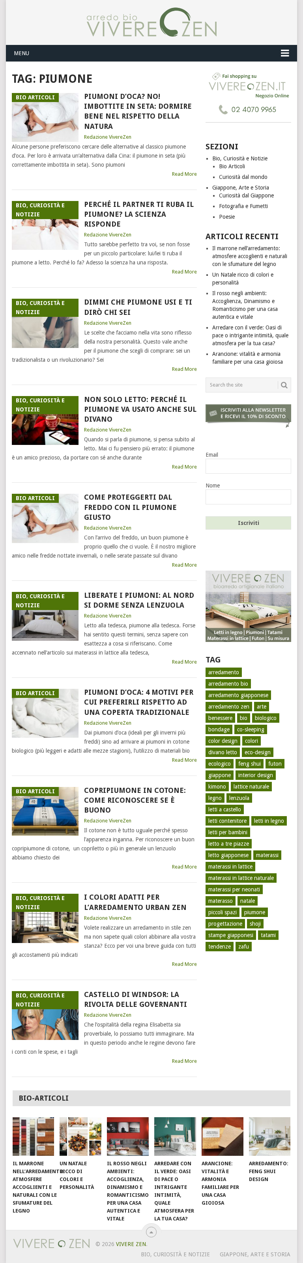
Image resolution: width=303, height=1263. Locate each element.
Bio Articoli (232, 166)
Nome (213, 485)
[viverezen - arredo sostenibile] (248, 640)
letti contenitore (227, 821)
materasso (220, 901)
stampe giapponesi (230, 935)
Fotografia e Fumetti (243, 206)
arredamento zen (228, 706)
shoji (255, 924)
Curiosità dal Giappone (246, 195)
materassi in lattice (230, 866)
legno (215, 798)
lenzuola (239, 798)
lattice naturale (251, 786)
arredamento (223, 672)
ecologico (219, 764)
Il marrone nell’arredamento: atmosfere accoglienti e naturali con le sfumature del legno (249, 256)
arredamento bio (228, 684)
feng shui (249, 764)
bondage (219, 729)
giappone (219, 775)
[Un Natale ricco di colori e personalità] (80, 1136)
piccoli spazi (222, 912)
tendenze (219, 946)
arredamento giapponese (238, 695)
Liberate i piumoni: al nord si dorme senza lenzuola (139, 600)
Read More (184, 174)
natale (247, 901)
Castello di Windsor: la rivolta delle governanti (135, 999)
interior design (255, 775)
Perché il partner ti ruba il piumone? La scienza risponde (139, 214)
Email (212, 455)
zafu (243, 946)
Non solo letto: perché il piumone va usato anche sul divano (140, 409)
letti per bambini (227, 832)
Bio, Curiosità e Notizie (239, 158)
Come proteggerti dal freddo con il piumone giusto (130, 507)
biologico (266, 718)
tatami (268, 935)
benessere (220, 718)
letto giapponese (228, 855)
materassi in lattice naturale (241, 878)
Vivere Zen (131, 1244)
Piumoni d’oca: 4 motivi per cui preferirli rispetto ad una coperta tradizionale (138, 702)
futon (275, 764)
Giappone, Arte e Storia (240, 187)
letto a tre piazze (228, 844)
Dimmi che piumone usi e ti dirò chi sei (138, 307)
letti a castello (224, 809)
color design (223, 741)
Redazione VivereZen (107, 137)
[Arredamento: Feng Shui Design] (270, 1136)
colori (251, 741)
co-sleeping (250, 729)
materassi (267, 855)
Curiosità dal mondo (243, 177)
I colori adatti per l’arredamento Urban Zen (135, 902)
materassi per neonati (234, 889)
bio (243, 718)
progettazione (225, 924)
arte (261, 706)
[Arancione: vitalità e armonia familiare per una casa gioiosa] (222, 1136)
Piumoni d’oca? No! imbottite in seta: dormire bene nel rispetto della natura (138, 111)
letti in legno (269, 821)
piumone (254, 912)
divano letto (222, 752)
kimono (217, 786)
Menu (21, 53)
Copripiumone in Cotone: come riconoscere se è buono (135, 800)
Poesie (227, 217)
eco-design (258, 752)
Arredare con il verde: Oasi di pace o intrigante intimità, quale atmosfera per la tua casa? (250, 335)
